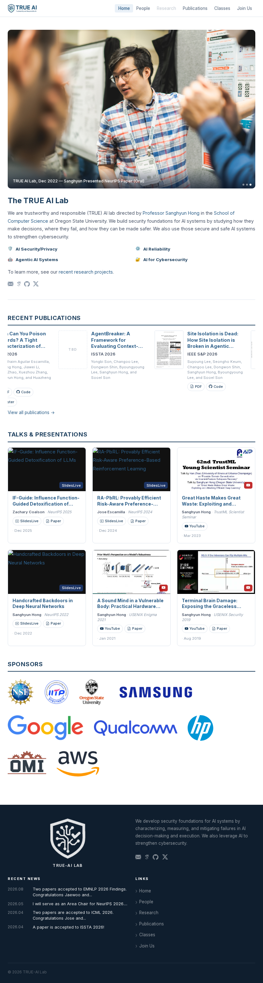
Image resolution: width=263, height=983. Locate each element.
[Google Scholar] (19, 284)
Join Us (244, 8)
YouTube (197, 526)
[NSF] (20, 692)
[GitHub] (27, 284)
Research (148, 912)
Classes (222, 8)
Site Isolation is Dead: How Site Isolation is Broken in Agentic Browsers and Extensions (194, 346)
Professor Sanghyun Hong (171, 213)
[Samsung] (156, 692)
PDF (179, 386)
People (143, 8)
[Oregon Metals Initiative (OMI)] (27, 764)
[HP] (200, 728)
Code (199, 386)
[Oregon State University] (92, 692)
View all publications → (31, 412)
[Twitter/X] (165, 857)
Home (124, 8)
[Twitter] (36, 284)
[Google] (46, 728)
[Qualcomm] (135, 728)
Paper (56, 521)
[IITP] (56, 692)
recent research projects (86, 272)
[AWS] (77, 764)
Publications (195, 8)
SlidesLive (29, 521)
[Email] (10, 284)
